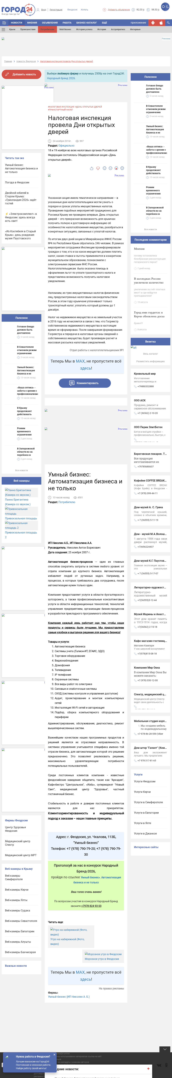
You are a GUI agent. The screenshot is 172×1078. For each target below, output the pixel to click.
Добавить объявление (119, 9)
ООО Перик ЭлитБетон (148, 427)
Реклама (166, 38)
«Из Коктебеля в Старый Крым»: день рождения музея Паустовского (20, 235)
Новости (16, 22)
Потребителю (47, 29)
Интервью (135, 29)
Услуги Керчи (142, 791)
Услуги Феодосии (144, 781)
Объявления (50, 22)
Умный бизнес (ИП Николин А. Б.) (69, 996)
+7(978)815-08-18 (147, 653)
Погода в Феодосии (17, 182)
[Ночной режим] (167, 7)
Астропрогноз (118, 29)
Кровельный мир (145, 373)
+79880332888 (146, 386)
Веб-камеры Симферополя (14, 877)
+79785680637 (146, 466)
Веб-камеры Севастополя (21, 921)
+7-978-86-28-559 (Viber (150, 733)
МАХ (80, 361)
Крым (12, 29)
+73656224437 (146, 546)
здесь (85, 368)
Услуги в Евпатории (146, 812)
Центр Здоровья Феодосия (15, 829)
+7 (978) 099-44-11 (148, 493)
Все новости (21, 470)
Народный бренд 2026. (61, 78)
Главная (8, 61)
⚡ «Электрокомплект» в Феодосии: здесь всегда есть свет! (21, 217)
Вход (43, 9)
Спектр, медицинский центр (152, 694)
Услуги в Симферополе (148, 802)
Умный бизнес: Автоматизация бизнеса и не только (21, 168)
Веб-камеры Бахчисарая (20, 952)
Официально (66, 145)
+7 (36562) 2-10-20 (148, 413)
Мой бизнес (65, 29)
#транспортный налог (60, 110)
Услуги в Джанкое (145, 833)
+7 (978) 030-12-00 (148, 680)
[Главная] (4, 22)
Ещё (104, 22)
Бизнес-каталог (86, 22)
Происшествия (27, 29)
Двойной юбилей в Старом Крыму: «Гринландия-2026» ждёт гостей (20, 198)
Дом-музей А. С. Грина (148, 507)
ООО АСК (139, 400)
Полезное (21, 318)
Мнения (32, 22)
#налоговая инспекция (61, 107)
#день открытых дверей (88, 107)
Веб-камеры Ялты (16, 900)
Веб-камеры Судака (17, 910)
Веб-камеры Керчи (16, 889)
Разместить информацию (150, 361)
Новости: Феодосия (26, 61)
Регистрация (56, 9)
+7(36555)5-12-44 (147, 600)
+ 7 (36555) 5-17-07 (148, 573)
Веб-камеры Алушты (18, 941)
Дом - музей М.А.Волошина (151, 534)
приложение (138, 22)
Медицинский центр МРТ (21, 855)
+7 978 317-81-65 (147, 760)
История (101, 29)
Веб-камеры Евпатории (19, 931)
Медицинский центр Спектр (17, 843)
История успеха (84, 29)
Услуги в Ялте (142, 823)
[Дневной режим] (163, 7)
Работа (67, 22)
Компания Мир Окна (147, 667)
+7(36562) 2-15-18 (147, 627)
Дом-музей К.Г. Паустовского (152, 560)
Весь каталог (150, 353)
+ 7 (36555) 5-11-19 (148, 520)
